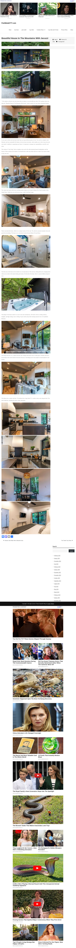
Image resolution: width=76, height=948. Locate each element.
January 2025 (57, 558)
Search (55, 546)
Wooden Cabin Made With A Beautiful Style (14, 540)
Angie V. (56, 39)
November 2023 (57, 575)
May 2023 (56, 589)
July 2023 (56, 586)
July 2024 (56, 564)
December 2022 (57, 600)
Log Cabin (31, 29)
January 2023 (57, 597)
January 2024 (57, 569)
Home (10, 29)
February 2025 (57, 555)
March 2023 (56, 592)
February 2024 (57, 566)
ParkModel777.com (8, 23)
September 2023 (57, 580)
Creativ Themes (50, 603)
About (71, 29)
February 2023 (57, 594)
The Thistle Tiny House (66, 540)
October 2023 (57, 578)
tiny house (16, 29)
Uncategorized (61, 41)
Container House (40, 29)
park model (24, 29)
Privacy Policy (64, 29)
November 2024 (57, 561)
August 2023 (57, 583)
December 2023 (57, 572)
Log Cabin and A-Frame (53, 29)
